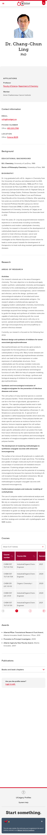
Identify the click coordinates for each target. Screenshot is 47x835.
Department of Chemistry (28, 86)
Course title (21, 556)
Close (42, 823)
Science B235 (12, 137)
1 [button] (16, 611)
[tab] (23, 669)
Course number (7, 556)
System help (23, 802)
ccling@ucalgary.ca (9, 119)
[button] (44, 610)
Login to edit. (10, 684)
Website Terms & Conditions (25, 830)
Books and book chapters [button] (13, 669)
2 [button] (30, 611)
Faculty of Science (10, 86)
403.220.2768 (13, 128)
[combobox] (23, 546)
